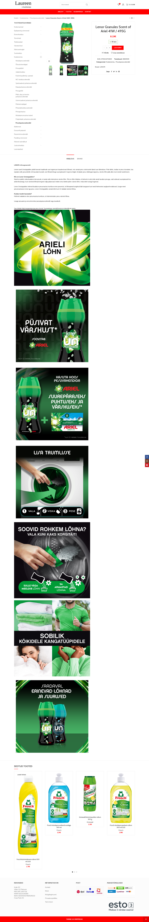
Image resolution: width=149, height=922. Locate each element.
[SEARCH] (87, 4)
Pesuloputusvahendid (37, 18)
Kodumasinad (18, 27)
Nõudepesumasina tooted (24, 115)
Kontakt (47, 887)
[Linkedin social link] (116, 71)
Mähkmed (17, 127)
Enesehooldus (19, 34)
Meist (47, 891)
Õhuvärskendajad (21, 64)
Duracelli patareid (20, 130)
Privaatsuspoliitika (51, 898)
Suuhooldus (18, 53)
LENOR (102, 67)
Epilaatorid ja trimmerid (21, 31)
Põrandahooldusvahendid (24, 108)
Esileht (16, 18)
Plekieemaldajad (21, 104)
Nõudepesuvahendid (22, 61)
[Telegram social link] (119, 71)
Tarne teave (49, 902)
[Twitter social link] (114, 71)
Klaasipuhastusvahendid (24, 87)
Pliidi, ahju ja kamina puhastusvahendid (22, 95)
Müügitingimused (50, 894)
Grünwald (90, 822)
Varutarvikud (18, 46)
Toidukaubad (18, 42)
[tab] (70, 158)
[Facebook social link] (111, 71)
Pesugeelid (19, 91)
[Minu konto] (123, 5)
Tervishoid (17, 38)
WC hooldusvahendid (23, 79)
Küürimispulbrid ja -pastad (24, 76)
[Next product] (134, 18)
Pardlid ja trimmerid (20, 138)
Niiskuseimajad (19, 49)
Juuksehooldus (19, 145)
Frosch (28, 864)
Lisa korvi (118, 47)
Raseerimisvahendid (21, 134)
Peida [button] (146, 919)
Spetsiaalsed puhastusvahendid (26, 83)
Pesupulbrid (19, 68)
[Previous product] (130, 18)
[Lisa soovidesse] (38, 785)
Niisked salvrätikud (20, 142)
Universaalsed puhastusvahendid (27, 100)
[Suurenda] (49, 61)
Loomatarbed (18, 149)
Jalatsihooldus (20, 72)
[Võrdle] (38, 776)
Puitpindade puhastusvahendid (26, 119)
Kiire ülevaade (38, 780)
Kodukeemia (24, 18)
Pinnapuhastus (20, 112)
